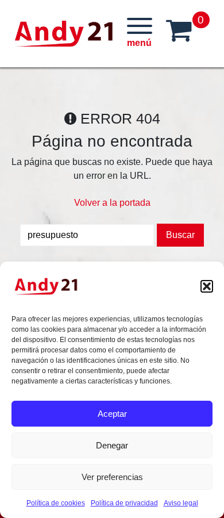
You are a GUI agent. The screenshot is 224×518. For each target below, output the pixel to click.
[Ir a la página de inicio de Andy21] (45, 286)
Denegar (112, 445)
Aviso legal (181, 503)
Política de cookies (55, 503)
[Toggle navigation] (139, 33)
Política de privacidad (124, 503)
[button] (207, 286)
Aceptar (112, 414)
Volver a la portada (112, 203)
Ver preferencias (112, 477)
